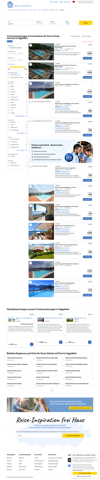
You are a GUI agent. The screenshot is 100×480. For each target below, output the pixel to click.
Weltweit (9, 466)
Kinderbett (19, 105)
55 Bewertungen (65, 228)
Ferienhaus (19, 162)
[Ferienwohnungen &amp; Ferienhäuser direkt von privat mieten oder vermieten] (19, 6)
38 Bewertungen (65, 190)
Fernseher (19, 91)
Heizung (19, 113)
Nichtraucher (19, 127)
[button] (85, 476)
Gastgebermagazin (53, 461)
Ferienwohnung (19, 165)
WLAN (19, 86)
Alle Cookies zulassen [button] (85, 473)
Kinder (19, 124)
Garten (19, 89)
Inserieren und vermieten (55, 458)
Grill (19, 110)
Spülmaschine (19, 97)
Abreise (52, 21)
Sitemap (9, 469)
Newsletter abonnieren (73, 435)
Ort (9, 21)
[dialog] (85, 465)
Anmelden (55, 2)
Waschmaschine (19, 99)
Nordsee (9, 458)
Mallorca (9, 463)
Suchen (86, 23)
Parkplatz (19, 107)
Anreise (39, 21)
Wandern (19, 156)
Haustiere (19, 122)
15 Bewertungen (65, 286)
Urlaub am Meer (19, 147)
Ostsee (9, 461)
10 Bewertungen (65, 171)
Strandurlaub (19, 141)
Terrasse (19, 94)
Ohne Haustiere (19, 130)
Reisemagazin (38, 463)
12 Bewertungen (65, 209)
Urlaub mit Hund (19, 139)
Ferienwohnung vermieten (85, 2)
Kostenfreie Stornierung (19, 77)
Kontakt (37, 469)
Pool (19, 84)
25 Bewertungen (65, 125)
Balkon (19, 102)
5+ (21, 53)
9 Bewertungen (65, 106)
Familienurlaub (19, 144)
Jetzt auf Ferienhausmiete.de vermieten (80, 408)
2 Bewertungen (64, 50)
